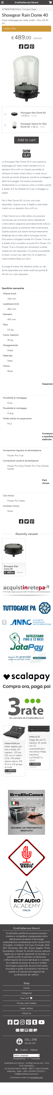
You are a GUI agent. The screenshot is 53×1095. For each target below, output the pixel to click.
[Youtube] (41, 1023)
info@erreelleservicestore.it (26, 1074)
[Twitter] (16, 1023)
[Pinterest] (28, 1023)
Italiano (34, 1049)
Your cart (25, 998)
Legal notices (26, 1008)
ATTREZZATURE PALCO (11, 9)
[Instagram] (22, 1023)
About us (26, 1013)
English (24, 1049)
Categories (26, 993)
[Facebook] (10, 1023)
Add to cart (26, 140)
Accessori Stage (29, 9)
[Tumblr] (34, 1023)
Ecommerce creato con (26, 1077)
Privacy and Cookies (26, 1003)
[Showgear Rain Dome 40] (26, 78)
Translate (35, 1058)
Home (26, 988)
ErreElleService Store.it (26, 2)
